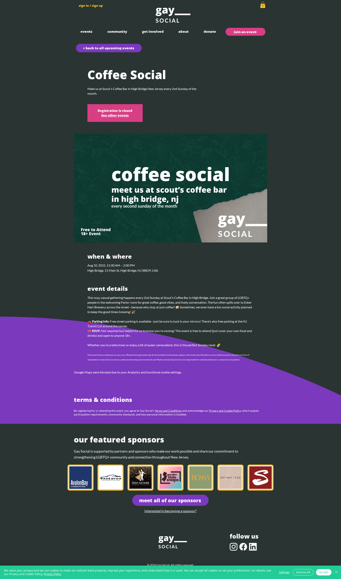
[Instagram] (233, 547)
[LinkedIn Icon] (253, 547)
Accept (323, 572)
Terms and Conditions (168, 410)
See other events (115, 115)
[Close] (336, 572)
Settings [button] (284, 572)
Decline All (303, 572)
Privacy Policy (52, 574)
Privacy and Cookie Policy (225, 410)
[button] (86, 31)
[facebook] (243, 547)
